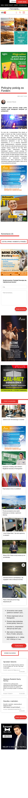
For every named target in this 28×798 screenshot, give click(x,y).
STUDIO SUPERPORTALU (11, 24)
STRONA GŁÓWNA (9, 13)
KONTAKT (7, 26)
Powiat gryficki (9, 16)
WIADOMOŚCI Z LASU (10, 21)
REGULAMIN (7, 30)
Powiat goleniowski (11, 20)
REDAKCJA (7, 28)
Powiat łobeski (9, 18)
